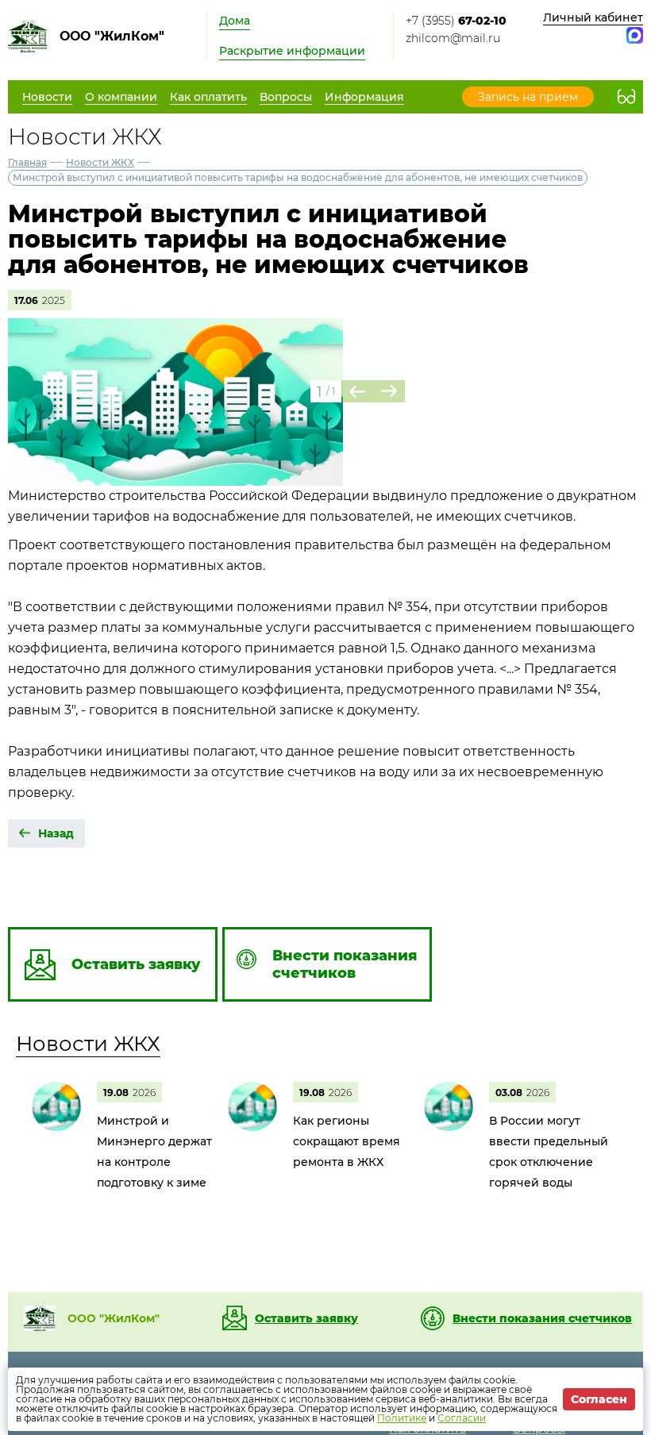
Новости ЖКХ (100, 162)
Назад (56, 833)
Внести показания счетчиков (542, 1318)
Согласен (599, 1399)
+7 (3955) (456, 20)
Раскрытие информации (292, 51)
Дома (234, 20)
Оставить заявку (306, 1318)
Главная (27, 162)
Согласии (461, 1418)
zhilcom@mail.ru (453, 38)
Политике (401, 1418)
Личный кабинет (593, 17)
